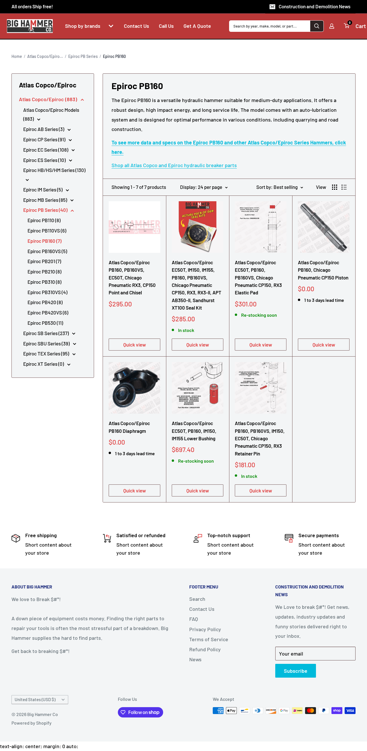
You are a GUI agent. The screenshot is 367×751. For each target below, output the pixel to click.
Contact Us (201, 609)
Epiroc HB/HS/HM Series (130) (54, 170)
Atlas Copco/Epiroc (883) (48, 99)
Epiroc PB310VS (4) (47, 292)
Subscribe (295, 671)
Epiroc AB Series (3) (44, 129)
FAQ (193, 619)
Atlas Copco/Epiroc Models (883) (51, 114)
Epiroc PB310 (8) (44, 282)
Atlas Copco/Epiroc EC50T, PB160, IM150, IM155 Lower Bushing (194, 430)
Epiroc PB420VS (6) (48, 312)
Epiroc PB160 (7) (44, 241)
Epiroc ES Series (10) (45, 160)
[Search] (316, 26)
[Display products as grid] (334, 187)
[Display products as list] (344, 187)
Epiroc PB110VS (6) (47, 230)
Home (16, 56)
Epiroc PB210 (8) (44, 271)
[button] (111, 26)
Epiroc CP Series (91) (44, 139)
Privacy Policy (205, 629)
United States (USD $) (35, 699)
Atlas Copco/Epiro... (45, 56)
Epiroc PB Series (83, 56)
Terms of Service (208, 639)
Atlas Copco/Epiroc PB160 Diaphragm (129, 426)
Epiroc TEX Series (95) (46, 353)
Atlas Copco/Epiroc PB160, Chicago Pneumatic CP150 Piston (323, 269)
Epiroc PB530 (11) (45, 323)
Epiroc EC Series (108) (46, 149)
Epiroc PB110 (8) (44, 220)
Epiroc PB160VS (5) (47, 251)
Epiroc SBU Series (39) (47, 343)
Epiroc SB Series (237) (46, 333)
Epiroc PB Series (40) (45, 210)
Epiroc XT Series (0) (44, 364)
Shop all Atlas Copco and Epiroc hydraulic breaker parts (174, 165)
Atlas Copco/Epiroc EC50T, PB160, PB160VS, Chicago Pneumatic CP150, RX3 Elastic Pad (258, 277)
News (195, 659)
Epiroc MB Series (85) (45, 200)
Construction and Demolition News (314, 6)
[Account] (332, 26)
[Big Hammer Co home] (30, 26)
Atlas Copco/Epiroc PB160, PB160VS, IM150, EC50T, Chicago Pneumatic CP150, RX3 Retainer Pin (260, 438)
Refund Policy (205, 649)
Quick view (134, 344)
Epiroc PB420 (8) (45, 302)
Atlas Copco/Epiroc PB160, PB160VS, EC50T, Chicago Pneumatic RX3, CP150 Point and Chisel (132, 277)
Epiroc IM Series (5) (43, 189)
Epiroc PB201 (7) (44, 261)
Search (197, 599)
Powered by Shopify (31, 722)
